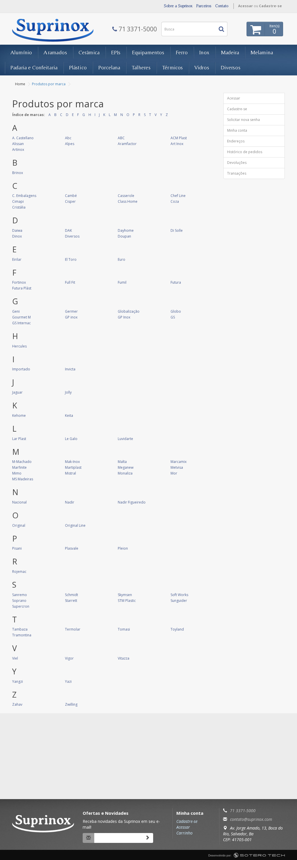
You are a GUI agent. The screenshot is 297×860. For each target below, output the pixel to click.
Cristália (19, 207)
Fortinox (19, 282)
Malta (122, 461)
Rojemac (19, 571)
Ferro (182, 52)
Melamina (262, 52)
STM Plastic (127, 600)
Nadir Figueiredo (132, 502)
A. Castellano (23, 137)
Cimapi (18, 201)
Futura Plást (21, 288)
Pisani (17, 548)
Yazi (68, 681)
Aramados (55, 52)
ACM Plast (179, 137)
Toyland (177, 629)
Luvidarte (125, 438)
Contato (221, 5)
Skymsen (125, 594)
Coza (175, 201)
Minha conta (237, 130)
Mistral (70, 473)
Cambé (71, 195)
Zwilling (71, 704)
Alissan (18, 143)
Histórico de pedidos (244, 151)
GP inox (71, 317)
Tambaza (20, 629)
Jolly (68, 392)
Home (20, 84)
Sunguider (179, 600)
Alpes (69, 143)
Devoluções (237, 162)
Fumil (122, 282)
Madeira (230, 52)
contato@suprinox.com (251, 819)
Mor (174, 473)
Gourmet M (21, 317)
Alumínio (21, 52)
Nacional (19, 502)
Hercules (19, 346)
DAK (68, 230)
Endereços (236, 141)
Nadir (69, 502)
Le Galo (71, 438)
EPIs (115, 52)
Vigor (69, 658)
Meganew (125, 467)
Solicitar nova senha (243, 119)
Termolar (72, 629)
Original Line (75, 525)
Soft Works (179, 594)
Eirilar (16, 259)
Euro (121, 259)
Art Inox (177, 143)
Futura (176, 282)
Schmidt (71, 594)
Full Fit (70, 282)
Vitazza (123, 658)
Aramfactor (127, 143)
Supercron (20, 606)
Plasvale (71, 548)
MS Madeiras (22, 479)
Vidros (201, 67)
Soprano (19, 600)
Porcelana (109, 67)
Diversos (230, 67)
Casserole (126, 195)
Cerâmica (89, 52)
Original (18, 525)
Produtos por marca (49, 84)
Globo (176, 311)
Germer (71, 311)
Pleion (123, 548)
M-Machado (22, 461)
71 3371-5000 (243, 810)
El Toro (71, 259)
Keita (69, 415)
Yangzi (17, 681)
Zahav (17, 704)
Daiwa (17, 230)
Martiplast (73, 467)
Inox (204, 52)
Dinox (17, 236)
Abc (68, 137)
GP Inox (124, 317)
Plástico (78, 67)
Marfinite (19, 467)
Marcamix (178, 461)
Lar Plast (19, 438)
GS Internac (21, 323)
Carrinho (184, 833)
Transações (236, 173)
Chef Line (178, 195)
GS (173, 317)
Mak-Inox (72, 461)
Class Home (127, 201)
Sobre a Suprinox (178, 5)
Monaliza (125, 473)
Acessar (245, 5)
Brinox (17, 172)
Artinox (18, 149)
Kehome (19, 415)
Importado (21, 369)
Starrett (71, 600)
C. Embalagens (24, 195)
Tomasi (124, 629)
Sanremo (19, 594)
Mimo (16, 473)
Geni (16, 311)
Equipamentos (148, 52)
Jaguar (17, 392)
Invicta (70, 369)
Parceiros (203, 5)
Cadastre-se (270, 5)
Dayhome (126, 230)
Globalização (129, 311)
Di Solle (177, 230)
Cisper (70, 201)
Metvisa (177, 467)
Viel (15, 658)
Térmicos (172, 67)
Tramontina (21, 635)
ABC (121, 137)
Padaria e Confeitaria (33, 67)
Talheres (141, 67)
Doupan (124, 236)
